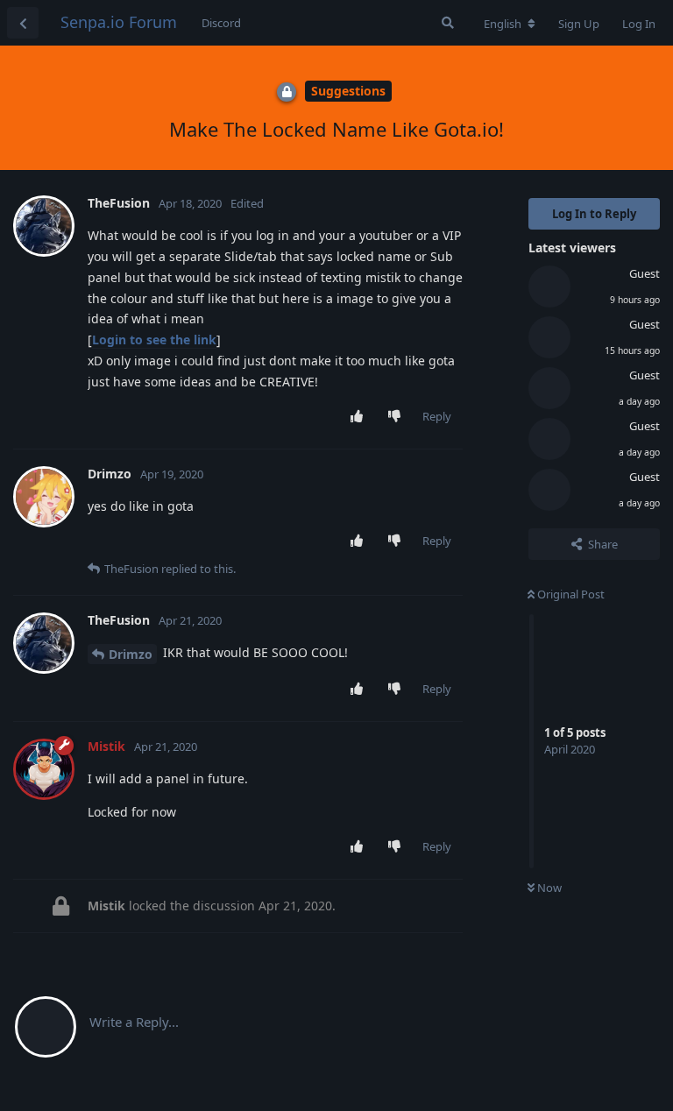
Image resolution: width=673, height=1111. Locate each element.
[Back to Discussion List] (23, 23)
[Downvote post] (398, 417)
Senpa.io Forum (118, 21)
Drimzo (130, 654)
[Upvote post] (360, 417)
